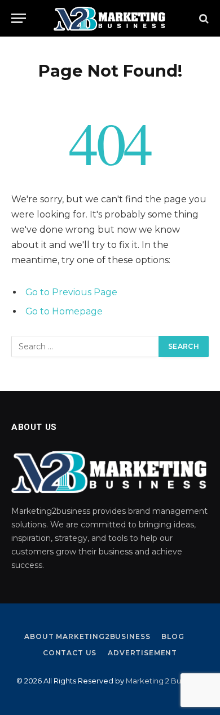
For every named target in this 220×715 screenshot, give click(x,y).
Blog (172, 636)
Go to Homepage (64, 311)
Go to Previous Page (71, 292)
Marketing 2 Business (164, 680)
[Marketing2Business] (110, 18)
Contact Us (69, 653)
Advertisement (142, 653)
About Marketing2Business (87, 636)
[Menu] (18, 18)
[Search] (203, 18)
